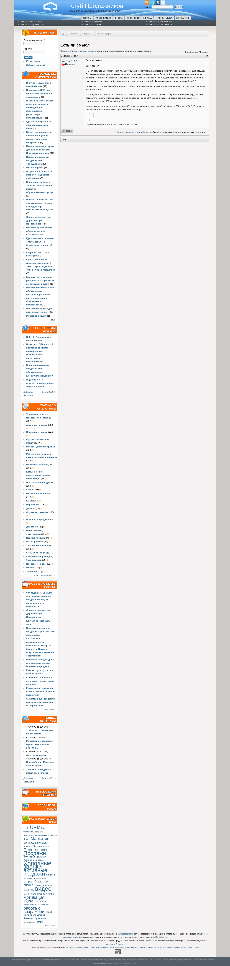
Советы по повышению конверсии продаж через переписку (40, 681)
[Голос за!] (90, 120)
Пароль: (28, 49)
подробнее (49, 709)
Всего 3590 (48, 392)
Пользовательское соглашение (139, 947)
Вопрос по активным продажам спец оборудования (37, 160)
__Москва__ (33, 730)
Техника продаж (34, 856)
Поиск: (148, 7)
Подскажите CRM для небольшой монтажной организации (39, 93)
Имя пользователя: (34, 40)
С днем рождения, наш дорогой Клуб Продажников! (38, 220)
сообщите (152, 941)
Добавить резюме (93, 24)
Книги (119, 18)
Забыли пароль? (35, 65)
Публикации (103, 18)
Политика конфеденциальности (168, 947)
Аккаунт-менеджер (36, 755)
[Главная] (53, 10)
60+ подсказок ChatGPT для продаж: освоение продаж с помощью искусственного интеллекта (39, 600)
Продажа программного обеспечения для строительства (39, 231)
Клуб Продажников (96, 5)
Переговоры (35, 849)
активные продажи (35, 872)
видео (43, 888)
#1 (207, 56)
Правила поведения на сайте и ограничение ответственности (96, 947)
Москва (43, 737)
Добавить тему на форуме (32, 24)
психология (42, 904)
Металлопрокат (34, 167)
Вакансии (133, 18)
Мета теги (50, 925)
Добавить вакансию (93, 22)
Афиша (147, 18)
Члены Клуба (164, 18)
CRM (35, 827)
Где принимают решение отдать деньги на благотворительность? (40, 241)
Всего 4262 (48, 778)
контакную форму (70, 937)
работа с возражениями (37, 910)
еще (53, 320)
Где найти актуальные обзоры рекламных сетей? (38, 125)
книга (50, 893)
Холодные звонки (37, 865)
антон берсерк (35, 881)
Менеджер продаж (36, 316)
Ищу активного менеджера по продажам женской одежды (40, 383)
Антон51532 (69, 61)
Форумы (87, 34)
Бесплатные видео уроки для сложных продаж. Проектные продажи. (40, 149)
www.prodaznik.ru (125, 934)
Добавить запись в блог (31, 22)
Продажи (34, 853)
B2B (26, 828)
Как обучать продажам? (39, 376)
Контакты (182, 18)
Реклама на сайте (191, 947)
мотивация (33, 897)
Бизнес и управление (107, 34)
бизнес (28, 885)
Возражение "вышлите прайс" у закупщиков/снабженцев (39, 175)
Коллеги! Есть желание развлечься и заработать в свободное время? (40, 280)
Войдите (64, 51)
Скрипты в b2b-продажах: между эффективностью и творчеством (40, 702)
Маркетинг (41, 838)
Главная (73, 34)
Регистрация (33, 61)
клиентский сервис (34, 893)
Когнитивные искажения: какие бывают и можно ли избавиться (40, 691)
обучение (30, 901)
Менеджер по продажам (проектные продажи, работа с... (39, 744)
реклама (27, 915)
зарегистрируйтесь (83, 51)
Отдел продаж (41, 846)
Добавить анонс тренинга (160, 24)
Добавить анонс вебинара (160, 22)
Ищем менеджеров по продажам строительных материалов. (40, 631)
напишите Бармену (114, 944)
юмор (39, 921)
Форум (87, 18)
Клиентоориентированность (43, 835)
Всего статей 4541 (42, 575)
